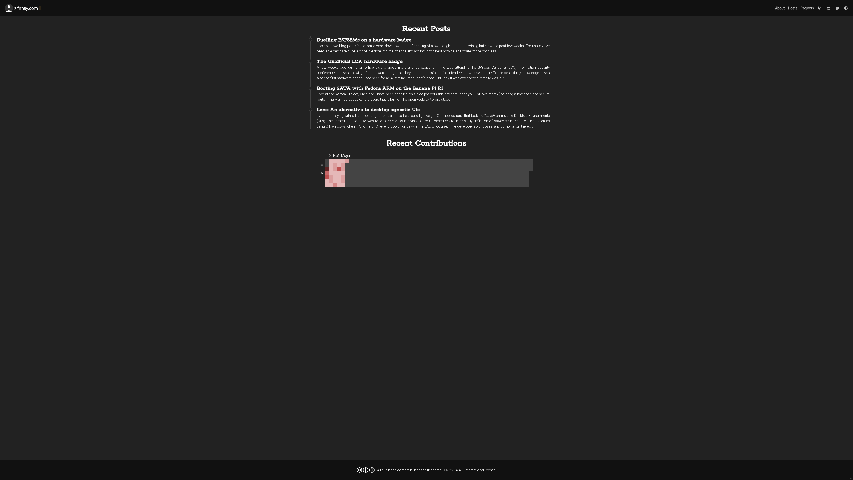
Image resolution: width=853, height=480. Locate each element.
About (780, 8)
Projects (807, 8)
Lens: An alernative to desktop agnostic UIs (368, 110)
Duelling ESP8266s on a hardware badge (364, 40)
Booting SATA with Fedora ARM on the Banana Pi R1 (380, 88)
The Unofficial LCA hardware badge (360, 61)
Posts (792, 8)
